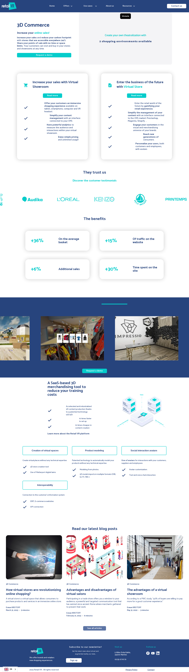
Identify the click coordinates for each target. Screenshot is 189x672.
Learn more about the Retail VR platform (68, 434)
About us (110, 6)
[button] (68, 6)
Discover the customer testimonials (94, 180)
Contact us (176, 6)
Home (52, 6)
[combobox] (10, 669)
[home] (9, 6)
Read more (52, 95)
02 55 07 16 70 (120, 659)
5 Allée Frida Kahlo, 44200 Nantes (123, 654)
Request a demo (44, 55)
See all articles (94, 628)
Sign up (73, 660)
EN (11, 669)
